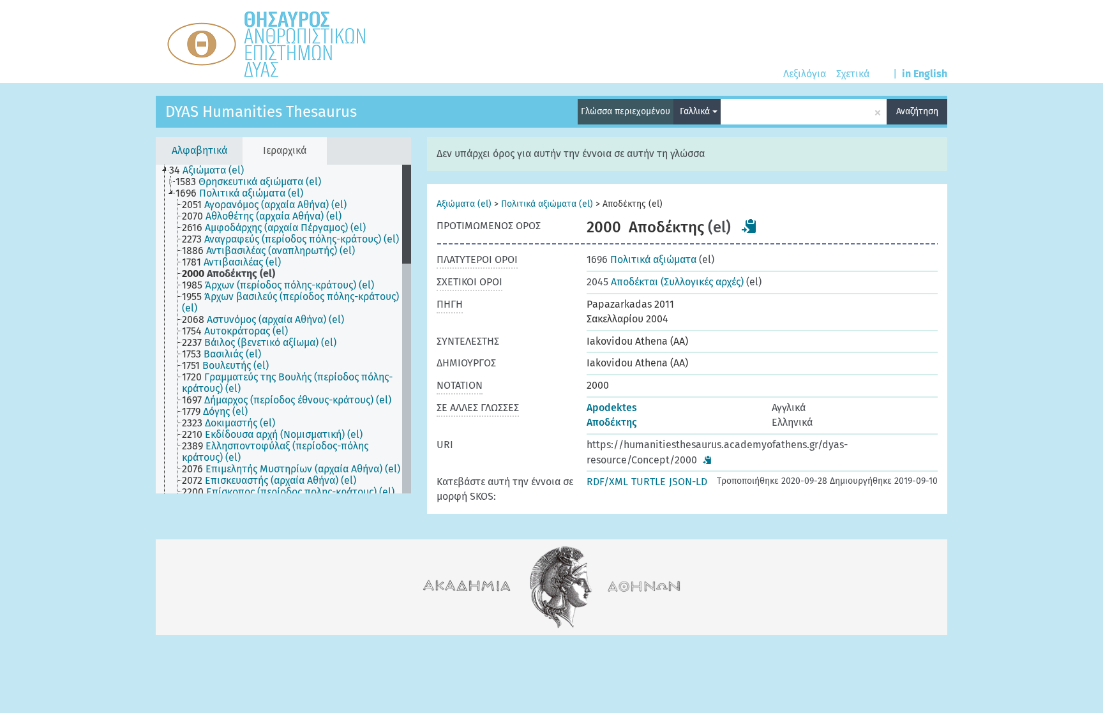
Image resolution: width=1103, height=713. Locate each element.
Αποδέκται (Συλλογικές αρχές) (665, 282)
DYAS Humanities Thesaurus (261, 112)
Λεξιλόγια (804, 74)
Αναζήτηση (917, 111)
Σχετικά (852, 74)
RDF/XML (607, 482)
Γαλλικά (696, 111)
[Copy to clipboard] (749, 226)
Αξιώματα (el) (464, 204)
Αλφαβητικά (199, 150)
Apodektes (612, 408)
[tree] (283, 329)
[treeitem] (212, 170)
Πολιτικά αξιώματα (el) (547, 204)
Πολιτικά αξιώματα (641, 259)
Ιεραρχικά (284, 150)
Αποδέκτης (612, 422)
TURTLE (648, 482)
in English (924, 74)
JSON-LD (688, 482)
